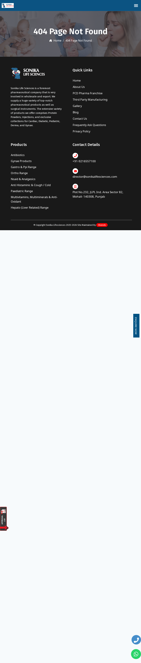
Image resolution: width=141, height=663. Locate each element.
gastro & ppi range (23, 167)
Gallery (77, 106)
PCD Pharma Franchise (87, 93)
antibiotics (18, 155)
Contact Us (79, 119)
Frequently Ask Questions (89, 125)
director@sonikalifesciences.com (95, 177)
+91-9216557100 (84, 161)
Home (57, 40)
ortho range (19, 173)
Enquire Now (136, 325)
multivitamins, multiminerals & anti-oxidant (34, 199)
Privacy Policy (81, 131)
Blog (75, 112)
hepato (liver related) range (29, 207)
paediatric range (22, 191)
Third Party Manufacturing (89, 99)
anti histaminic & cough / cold (31, 185)
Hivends (102, 225)
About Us (78, 87)
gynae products (21, 161)
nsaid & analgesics (23, 179)
